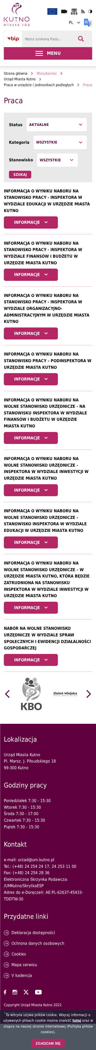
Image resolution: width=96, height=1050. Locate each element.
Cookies (19, 954)
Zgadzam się (48, 1043)
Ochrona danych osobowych (38, 943)
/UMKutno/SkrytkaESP (24, 885)
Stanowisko (21, 160)
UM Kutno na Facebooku (5, 992)
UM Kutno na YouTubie (38, 992)
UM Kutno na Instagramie (15, 992)
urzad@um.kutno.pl (36, 859)
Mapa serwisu (24, 964)
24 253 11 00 (64, 866)
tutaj (76, 1020)
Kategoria (19, 142)
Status (16, 124)
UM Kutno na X (26, 992)
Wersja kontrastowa (90, 11)
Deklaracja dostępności (33, 932)
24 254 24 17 (37, 866)
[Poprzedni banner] (7, 694)
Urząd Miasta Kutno (20, 79)
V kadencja (22, 975)
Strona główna (15, 73)
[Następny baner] (89, 694)
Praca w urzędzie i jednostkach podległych (39, 85)
